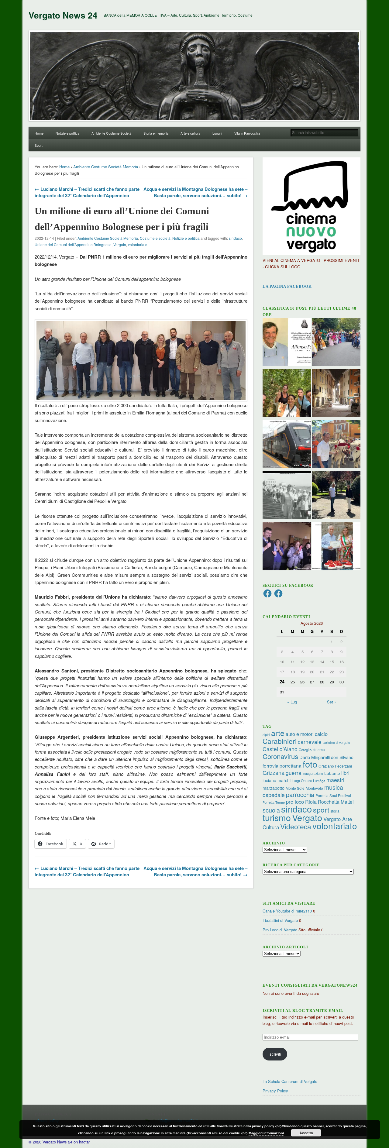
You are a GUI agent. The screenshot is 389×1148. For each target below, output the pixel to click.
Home (39, 133)
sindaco (235, 238)
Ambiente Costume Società (111, 133)
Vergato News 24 (63, 15)
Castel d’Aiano (280, 749)
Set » (331, 702)
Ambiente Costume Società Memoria (105, 167)
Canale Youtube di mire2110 (287, 911)
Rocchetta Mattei (335, 801)
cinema (319, 749)
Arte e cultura (190, 133)
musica (333, 787)
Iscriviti (274, 1054)
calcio (321, 733)
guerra (293, 772)
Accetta (306, 1133)
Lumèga (319, 780)
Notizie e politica (67, 133)
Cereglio (305, 749)
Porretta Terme (274, 802)
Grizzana (273, 772)
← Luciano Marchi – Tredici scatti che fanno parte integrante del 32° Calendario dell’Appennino (87, 192)
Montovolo (314, 788)
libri (345, 772)
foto (310, 764)
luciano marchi (277, 780)
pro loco (295, 801)
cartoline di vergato (336, 742)
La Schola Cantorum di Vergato (290, 1081)
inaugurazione (313, 773)
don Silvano (342, 757)
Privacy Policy (275, 1091)
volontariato (137, 244)
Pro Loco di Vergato (280, 930)
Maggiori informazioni (266, 1133)
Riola (311, 801)
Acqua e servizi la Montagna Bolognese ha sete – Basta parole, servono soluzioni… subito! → (195, 192)
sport (321, 810)
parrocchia (300, 794)
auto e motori (300, 733)
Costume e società (155, 238)
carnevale (310, 741)
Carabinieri (280, 741)
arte (277, 732)
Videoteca (295, 826)
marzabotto (273, 788)
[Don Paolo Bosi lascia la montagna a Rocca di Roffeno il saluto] (287, 547)
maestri (335, 780)
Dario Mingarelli (314, 757)
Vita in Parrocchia (247, 133)
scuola (271, 810)
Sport (39, 145)
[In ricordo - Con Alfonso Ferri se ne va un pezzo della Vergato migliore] (287, 343)
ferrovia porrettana (282, 765)
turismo (277, 817)
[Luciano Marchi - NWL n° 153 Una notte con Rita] (336, 394)
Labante (332, 773)
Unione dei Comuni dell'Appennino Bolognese (73, 244)
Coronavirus (280, 756)
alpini (266, 734)
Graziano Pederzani (335, 765)
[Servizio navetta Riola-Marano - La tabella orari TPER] (287, 445)
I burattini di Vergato (280, 920)
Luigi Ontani (302, 780)
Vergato (119, 244)
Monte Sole (295, 788)
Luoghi (217, 133)
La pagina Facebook (287, 286)
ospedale (274, 795)
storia (334, 810)
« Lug (292, 702)
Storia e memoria (155, 133)
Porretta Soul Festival (333, 795)
